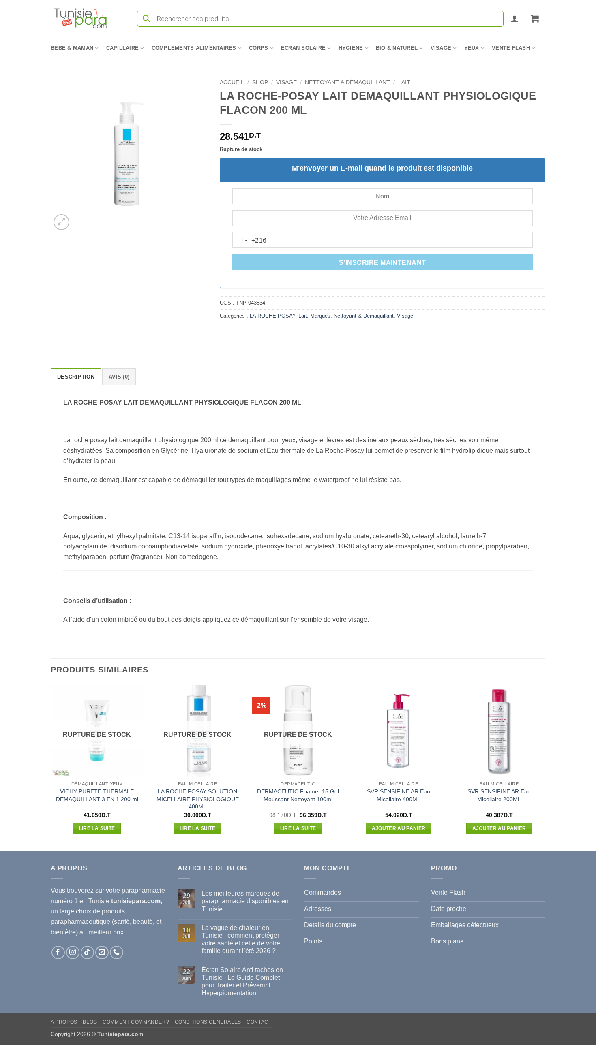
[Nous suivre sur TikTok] (87, 952)
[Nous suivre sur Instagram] (72, 952)
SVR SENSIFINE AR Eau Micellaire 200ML (499, 795)
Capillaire (122, 48)
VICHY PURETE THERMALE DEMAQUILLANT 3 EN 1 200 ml (97, 795)
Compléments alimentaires (194, 48)
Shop (260, 82)
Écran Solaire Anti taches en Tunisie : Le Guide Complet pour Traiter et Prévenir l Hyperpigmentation (242, 981)
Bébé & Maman (72, 48)
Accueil (232, 82)
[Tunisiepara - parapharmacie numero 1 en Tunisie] (84, 18)
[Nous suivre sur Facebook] (58, 952)
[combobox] (250, 240)
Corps (258, 48)
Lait (404, 82)
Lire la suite (97, 828)
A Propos (64, 1022)
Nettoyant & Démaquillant (347, 82)
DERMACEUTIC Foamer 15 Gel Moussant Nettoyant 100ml (298, 795)
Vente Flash (511, 48)
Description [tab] (75, 377)
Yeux (471, 48)
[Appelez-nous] (116, 952)
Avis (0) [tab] (119, 377)
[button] (514, 19)
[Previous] (51, 767)
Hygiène (351, 48)
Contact (259, 1022)
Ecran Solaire (303, 48)
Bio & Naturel (397, 48)
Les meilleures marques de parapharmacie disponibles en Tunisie (245, 901)
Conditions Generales (208, 1022)
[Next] (545, 767)
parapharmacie (143, 890)
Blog (90, 1022)
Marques (320, 316)
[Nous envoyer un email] (102, 952)
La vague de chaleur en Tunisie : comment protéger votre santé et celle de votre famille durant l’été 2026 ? (241, 939)
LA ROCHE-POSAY (272, 316)
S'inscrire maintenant (382, 262)
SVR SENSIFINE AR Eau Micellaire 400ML (398, 795)
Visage (441, 48)
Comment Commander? (136, 1022)
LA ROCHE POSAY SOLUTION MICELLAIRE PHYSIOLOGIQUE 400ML (198, 799)
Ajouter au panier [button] (399, 828)
